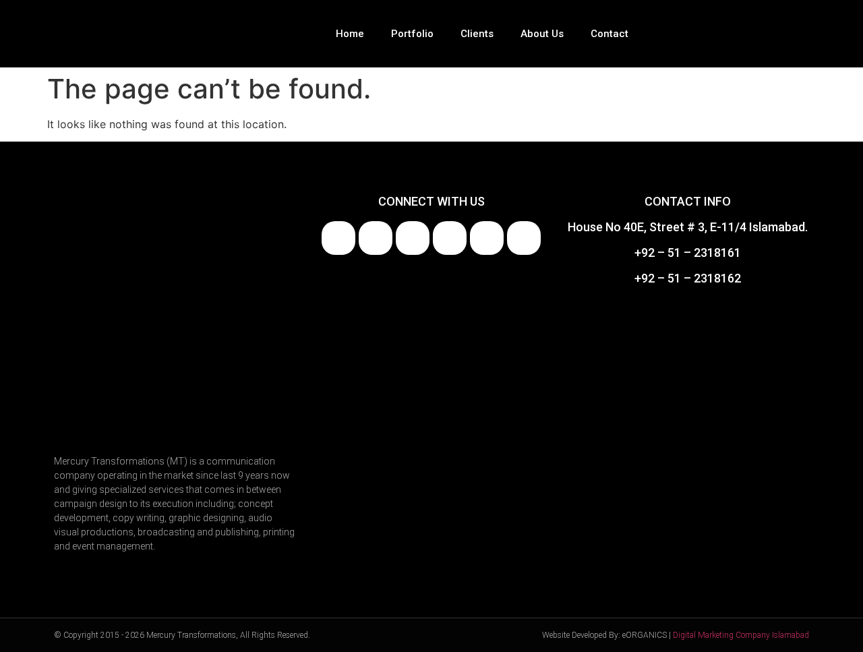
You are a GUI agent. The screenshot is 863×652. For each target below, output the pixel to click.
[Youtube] (412, 238)
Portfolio (412, 34)
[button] (799, 33)
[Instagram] (450, 238)
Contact (609, 34)
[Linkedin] (375, 238)
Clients (477, 34)
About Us (542, 34)
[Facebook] (338, 238)
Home (350, 34)
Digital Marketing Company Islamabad (741, 635)
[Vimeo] (487, 238)
